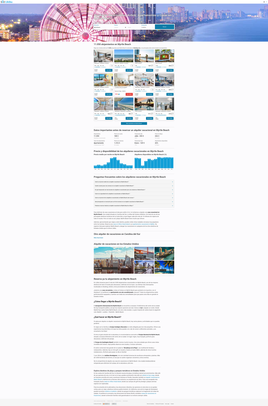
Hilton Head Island (98, 237)
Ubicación (96, 25)
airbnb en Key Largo (148, 375)
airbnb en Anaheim (111, 391)
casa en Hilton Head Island (121, 224)
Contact (172, 403)
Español (106, 403)
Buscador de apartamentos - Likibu (6, 1)
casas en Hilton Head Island (112, 381)
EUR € (114, 403)
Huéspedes (144, 25)
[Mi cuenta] (265, 2)
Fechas (116, 25)
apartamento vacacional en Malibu (143, 224)
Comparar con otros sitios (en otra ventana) (165, 30)
